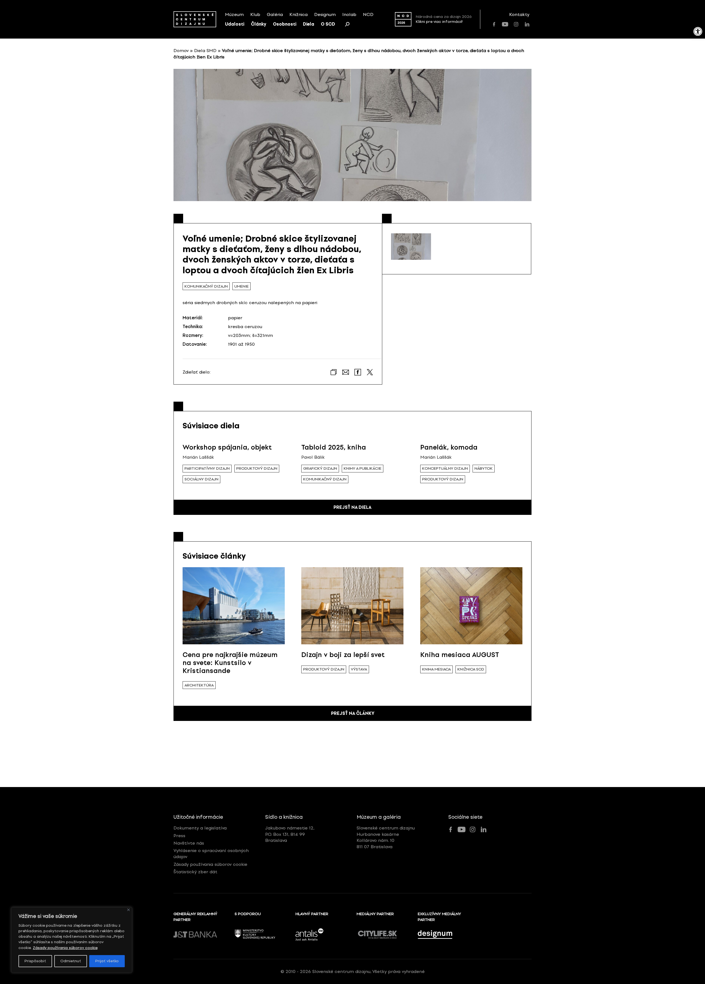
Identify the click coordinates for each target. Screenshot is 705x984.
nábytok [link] (483, 468)
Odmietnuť (70, 961)
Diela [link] (308, 24)
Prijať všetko (107, 961)
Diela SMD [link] (205, 50)
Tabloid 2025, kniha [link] (333, 447)
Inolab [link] (349, 14)
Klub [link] (255, 14)
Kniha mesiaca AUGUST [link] (459, 655)
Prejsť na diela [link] (352, 507)
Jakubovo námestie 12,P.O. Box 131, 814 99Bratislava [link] (289, 834)
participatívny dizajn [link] (207, 468)
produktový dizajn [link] (256, 468)
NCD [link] (368, 14)
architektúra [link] (199, 685)
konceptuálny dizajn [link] (445, 468)
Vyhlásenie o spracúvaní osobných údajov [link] (211, 853)
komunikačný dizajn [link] (206, 286)
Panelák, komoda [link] (449, 447)
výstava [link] (359, 669)
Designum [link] (325, 14)
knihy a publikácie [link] (362, 468)
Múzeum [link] (234, 14)
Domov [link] (181, 50)
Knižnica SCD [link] (470, 669)
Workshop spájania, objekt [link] (227, 447)
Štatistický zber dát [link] (195, 871)
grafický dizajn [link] (320, 468)
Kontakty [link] (519, 14)
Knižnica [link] (298, 14)
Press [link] (179, 835)
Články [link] (258, 24)
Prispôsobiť (35, 961)
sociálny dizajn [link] (201, 479)
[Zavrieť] (128, 910)
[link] (698, 31)
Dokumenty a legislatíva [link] (200, 828)
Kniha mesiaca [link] (436, 669)
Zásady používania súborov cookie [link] (65, 947)
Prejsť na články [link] (352, 713)
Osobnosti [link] (284, 24)
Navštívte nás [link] (188, 843)
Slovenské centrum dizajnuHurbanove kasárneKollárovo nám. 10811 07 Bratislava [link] (386, 837)
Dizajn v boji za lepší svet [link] (343, 655)
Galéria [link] (275, 14)
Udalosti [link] (234, 24)
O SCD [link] (328, 24)
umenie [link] (241, 286)
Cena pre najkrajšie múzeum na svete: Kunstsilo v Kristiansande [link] (230, 663)
